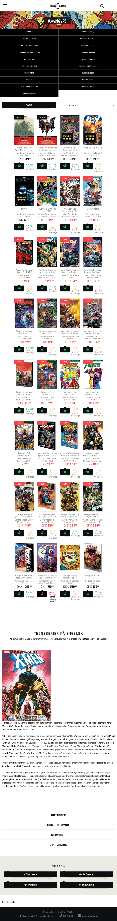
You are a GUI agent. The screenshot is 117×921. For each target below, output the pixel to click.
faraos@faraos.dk (89, 916)
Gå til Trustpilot (9, 902)
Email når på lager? (53, 599)
